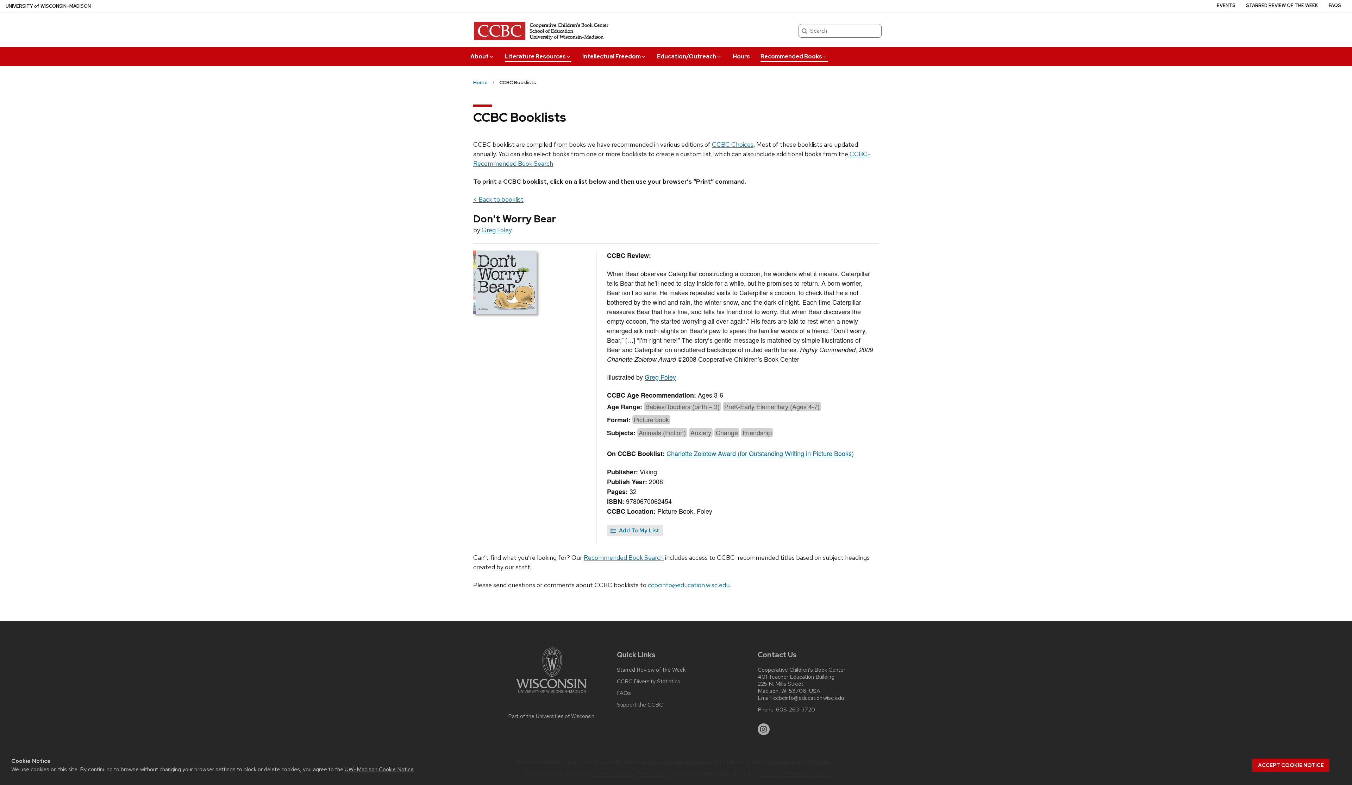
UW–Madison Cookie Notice (379, 769)
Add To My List (638, 530)
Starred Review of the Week (1282, 5)
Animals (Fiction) (662, 432)
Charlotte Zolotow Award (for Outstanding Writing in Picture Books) (760, 453)
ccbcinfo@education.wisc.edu (689, 585)
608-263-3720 (795, 709)
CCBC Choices (732, 144)
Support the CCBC (640, 704)
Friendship (757, 432)
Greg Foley (497, 230)
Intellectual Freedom (611, 56)
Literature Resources (535, 56)
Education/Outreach (686, 56)
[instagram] (764, 729)
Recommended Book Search (624, 557)
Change (727, 432)
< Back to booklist (498, 199)
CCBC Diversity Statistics (648, 681)
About (479, 56)
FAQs (1335, 5)
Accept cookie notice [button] (1291, 765)
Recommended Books (791, 56)
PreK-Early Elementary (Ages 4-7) (772, 406)
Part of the (551, 716)
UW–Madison (48, 6)
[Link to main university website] (551, 694)
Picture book (651, 419)
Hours (741, 56)
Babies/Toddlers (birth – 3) (682, 406)
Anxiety (700, 432)
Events (1226, 5)
